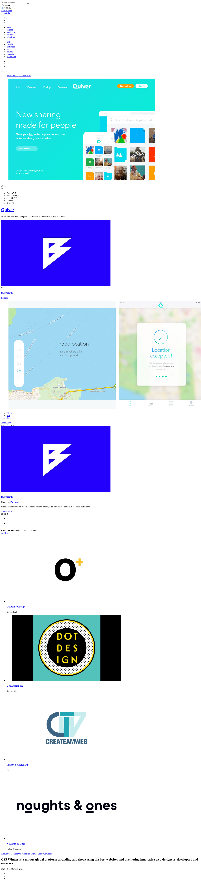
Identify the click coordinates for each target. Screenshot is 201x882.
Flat (8, 415)
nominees (11, 32)
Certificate (47, 854)
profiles (10, 35)
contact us (11, 54)
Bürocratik (7, 292)
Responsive (12, 418)
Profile (7, 5)
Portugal (4, 298)
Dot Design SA (15, 685)
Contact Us (16, 854)
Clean (9, 413)
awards (10, 30)
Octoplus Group (16, 606)
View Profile (6, 511)
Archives (26, 854)
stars (8, 49)
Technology (6, 422)
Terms (33, 854)
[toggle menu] (2, 71)
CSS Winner (6, 10)
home (9, 27)
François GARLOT (17, 764)
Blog (40, 854)
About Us (5, 854)
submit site (5, 13)
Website (8, 8)
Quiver (7, 209)
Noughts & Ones (16, 843)
